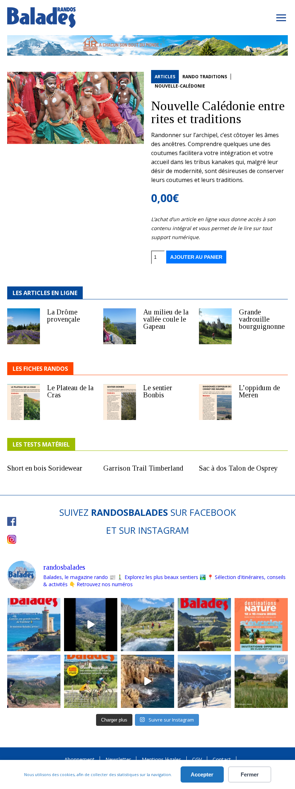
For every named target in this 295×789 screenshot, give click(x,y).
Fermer (250, 774)
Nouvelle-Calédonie (180, 86)
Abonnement (79, 759)
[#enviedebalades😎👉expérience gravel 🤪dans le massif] (33, 681)
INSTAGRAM (163, 530)
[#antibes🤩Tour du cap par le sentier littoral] (147, 681)
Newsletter (118, 759)
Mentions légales (161, 759)
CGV (197, 759)
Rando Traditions (204, 77)
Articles (165, 77)
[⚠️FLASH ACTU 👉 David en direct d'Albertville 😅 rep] (90, 624)
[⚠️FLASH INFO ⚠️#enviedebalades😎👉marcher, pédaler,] (204, 681)
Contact (222, 759)
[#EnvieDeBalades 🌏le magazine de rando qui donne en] (261, 681)
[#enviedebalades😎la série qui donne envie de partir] (90, 681)
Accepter (202, 774)
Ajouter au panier (196, 257)
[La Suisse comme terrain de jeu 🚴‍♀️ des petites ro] (204, 624)
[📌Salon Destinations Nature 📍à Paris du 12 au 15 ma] (261, 624)
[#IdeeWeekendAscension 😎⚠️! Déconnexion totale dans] (147, 624)
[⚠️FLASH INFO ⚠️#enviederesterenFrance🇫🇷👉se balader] (33, 624)
